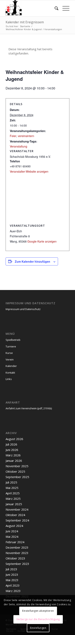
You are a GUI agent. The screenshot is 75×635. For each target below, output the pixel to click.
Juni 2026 (12, 450)
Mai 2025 (12, 488)
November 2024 (17, 509)
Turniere (11, 346)
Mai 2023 (12, 580)
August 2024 (14, 526)
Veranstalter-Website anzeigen (29, 171)
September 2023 (17, 564)
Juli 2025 (11, 482)
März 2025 (13, 499)
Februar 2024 (15, 542)
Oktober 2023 (15, 558)
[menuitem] (54, 8)
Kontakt (10, 372)
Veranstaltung (18, 146)
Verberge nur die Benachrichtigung (38, 619)
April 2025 (13, 493)
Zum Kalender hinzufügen (32, 261)
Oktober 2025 (15, 471)
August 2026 (14, 439)
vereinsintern (26, 136)
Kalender (11, 366)
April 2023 (13, 585)
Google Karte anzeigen (42, 241)
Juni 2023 (12, 575)
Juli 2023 (11, 569)
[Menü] (63, 8)
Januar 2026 (14, 461)
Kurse (9, 353)
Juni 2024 (12, 531)
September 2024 (17, 520)
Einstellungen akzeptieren (38, 610)
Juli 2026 (11, 444)
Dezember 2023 (17, 547)
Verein (10, 359)
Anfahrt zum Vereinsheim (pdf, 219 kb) (29, 408)
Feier (13, 136)
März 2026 (13, 455)
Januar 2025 (14, 504)
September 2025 (17, 477)
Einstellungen (38, 628)
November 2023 (17, 553)
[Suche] (54, 8)
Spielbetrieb (13, 340)
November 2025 (17, 466)
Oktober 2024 (15, 515)
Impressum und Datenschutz (23, 309)
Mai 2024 (12, 537)
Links (9, 379)
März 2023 (13, 591)
